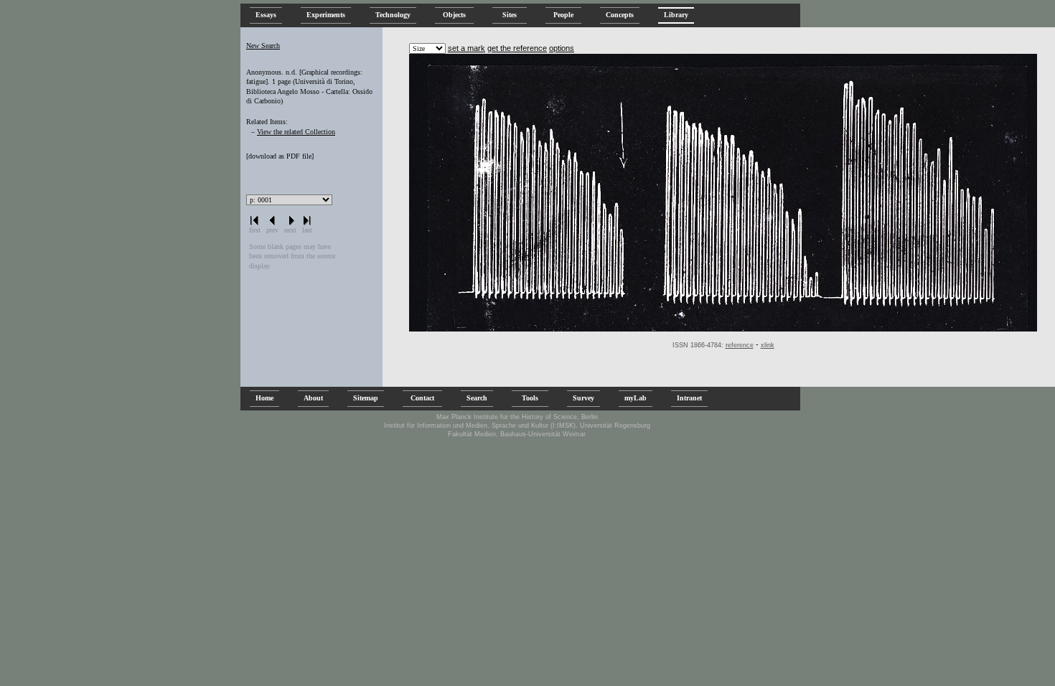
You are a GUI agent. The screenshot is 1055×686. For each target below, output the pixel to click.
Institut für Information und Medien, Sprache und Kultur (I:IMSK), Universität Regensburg (517, 425)
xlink (767, 345)
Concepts (620, 15)
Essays (265, 15)
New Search (263, 46)
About (313, 398)
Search (476, 398)
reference (740, 345)
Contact (422, 398)
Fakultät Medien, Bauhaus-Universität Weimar (517, 434)
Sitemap (365, 398)
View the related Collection (296, 132)
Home (264, 398)
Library (676, 15)
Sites (509, 15)
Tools (530, 398)
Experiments (325, 15)
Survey (583, 398)
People (563, 15)
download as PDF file (279, 156)
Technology (393, 15)
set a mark (466, 48)
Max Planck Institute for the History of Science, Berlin (517, 416)
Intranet (689, 398)
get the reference (517, 48)
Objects (454, 15)
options (561, 48)
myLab (635, 398)
